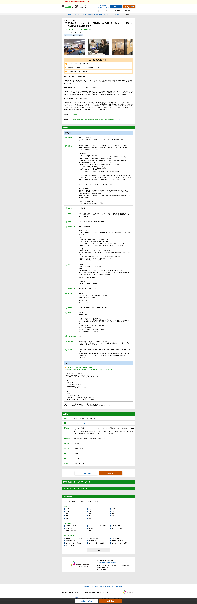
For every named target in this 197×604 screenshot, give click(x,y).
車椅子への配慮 (84, 119)
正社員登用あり (67, 35)
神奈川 (67, 511)
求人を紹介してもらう (92, 11)
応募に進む (110, 473)
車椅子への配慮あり (94, 538)
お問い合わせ (100, 7)
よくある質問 (106, 7)
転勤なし (75, 35)
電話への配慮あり (70, 540)
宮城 (90, 509)
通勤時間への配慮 (93, 119)
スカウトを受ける (105, 11)
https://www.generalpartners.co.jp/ (106, 562)
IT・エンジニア (70, 528)
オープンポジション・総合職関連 (97, 526)
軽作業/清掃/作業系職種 (72, 530)
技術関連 (91, 528)
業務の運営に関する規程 (105, 586)
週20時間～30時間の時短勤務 (96, 543)
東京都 (113, 509)
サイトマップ (78, 586)
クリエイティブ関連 (117, 528)
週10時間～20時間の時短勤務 (119, 543)
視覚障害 (75, 114)
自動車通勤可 (115, 538)
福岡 (90, 518)
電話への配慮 (76, 119)
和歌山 (113, 513)
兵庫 (67, 518)
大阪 (113, 516)
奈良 (67, 516)
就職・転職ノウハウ (129, 11)
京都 (90, 516)
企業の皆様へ (70, 586)
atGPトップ (67, 11)
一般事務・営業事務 (71, 526)
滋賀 (90, 513)
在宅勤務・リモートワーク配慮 (74, 538)
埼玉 (113, 511)
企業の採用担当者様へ (104, 5)
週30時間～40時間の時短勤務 (73, 543)
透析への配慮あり (93, 540)
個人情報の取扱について (87, 586)
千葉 (90, 511)
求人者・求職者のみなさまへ (118, 586)
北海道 (67, 509)
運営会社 (127, 586)
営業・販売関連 (116, 526)
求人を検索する (80, 11)
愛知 (67, 513)
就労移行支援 (117, 11)
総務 (90, 530)
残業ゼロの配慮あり (71, 545)
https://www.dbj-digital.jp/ (81, 423)
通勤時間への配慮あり (117, 540)
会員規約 (96, 586)
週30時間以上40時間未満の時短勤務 (106, 119)
